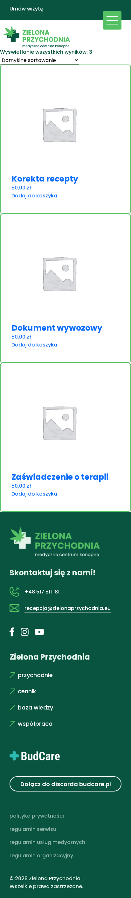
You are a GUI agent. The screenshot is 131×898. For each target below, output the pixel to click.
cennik (27, 691)
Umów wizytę (26, 8)
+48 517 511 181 (41, 591)
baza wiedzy (35, 707)
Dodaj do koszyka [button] (34, 195)
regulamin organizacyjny (41, 855)
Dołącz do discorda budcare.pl (65, 784)
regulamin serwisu (33, 829)
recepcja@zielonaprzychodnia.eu (67, 608)
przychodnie (35, 675)
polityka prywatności (37, 815)
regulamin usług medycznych (47, 842)
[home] (35, 35)
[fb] (15, 631)
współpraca (35, 724)
